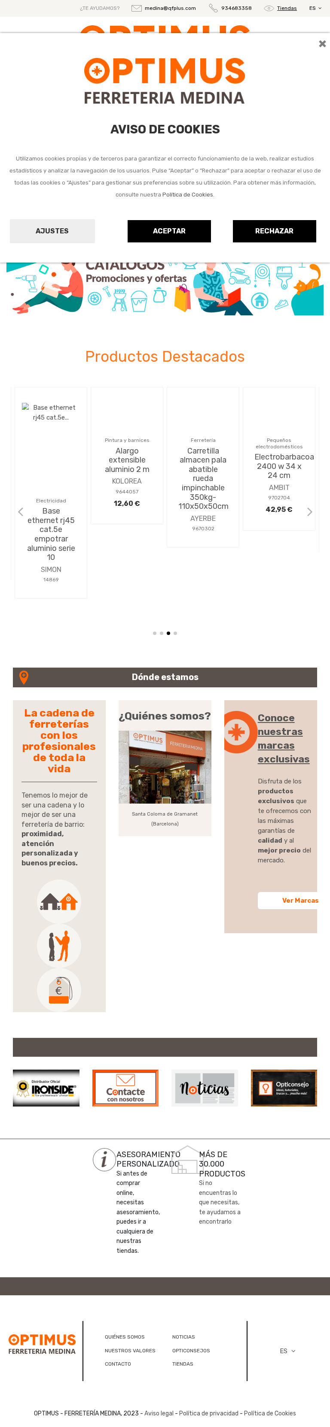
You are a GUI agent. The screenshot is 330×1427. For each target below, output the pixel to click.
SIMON (51, 569)
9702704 (279, 558)
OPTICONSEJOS (191, 1351)
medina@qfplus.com (170, 8)
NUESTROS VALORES (130, 1351)
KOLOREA (127, 542)
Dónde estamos (165, 677)
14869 (51, 580)
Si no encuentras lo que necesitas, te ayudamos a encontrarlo (220, 1202)
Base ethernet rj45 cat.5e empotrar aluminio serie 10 (51, 534)
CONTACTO (118, 1364)
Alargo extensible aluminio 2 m (127, 520)
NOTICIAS (183, 1337)
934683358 (236, 8)
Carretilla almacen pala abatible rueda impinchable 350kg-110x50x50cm (203, 538)
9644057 (127, 552)
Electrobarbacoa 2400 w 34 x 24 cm (284, 527)
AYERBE (203, 578)
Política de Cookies (187, 194)
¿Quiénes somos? (165, 716)
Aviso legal (159, 1413)
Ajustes (52, 231)
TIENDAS (182, 1364)
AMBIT (279, 548)
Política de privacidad (208, 1413)
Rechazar (274, 231)
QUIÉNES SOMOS (125, 1337)
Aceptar (169, 231)
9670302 (203, 589)
